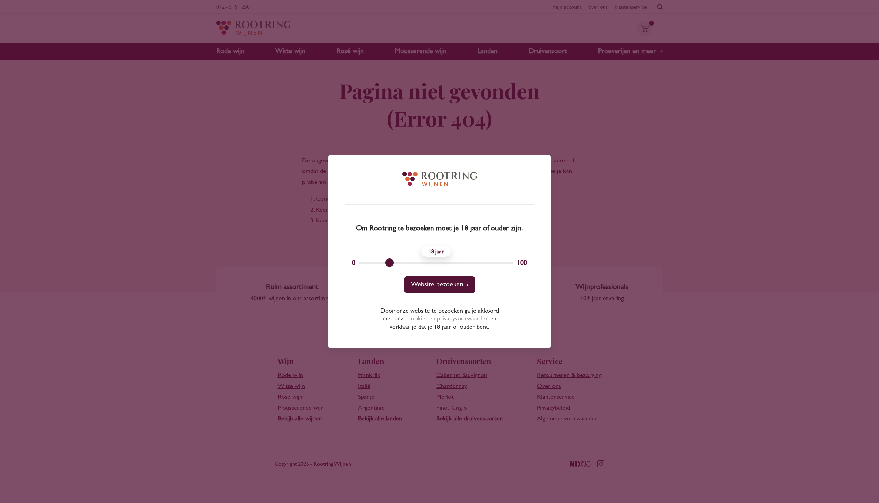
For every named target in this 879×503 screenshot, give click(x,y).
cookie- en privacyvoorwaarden (448, 319)
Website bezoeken (437, 284)
